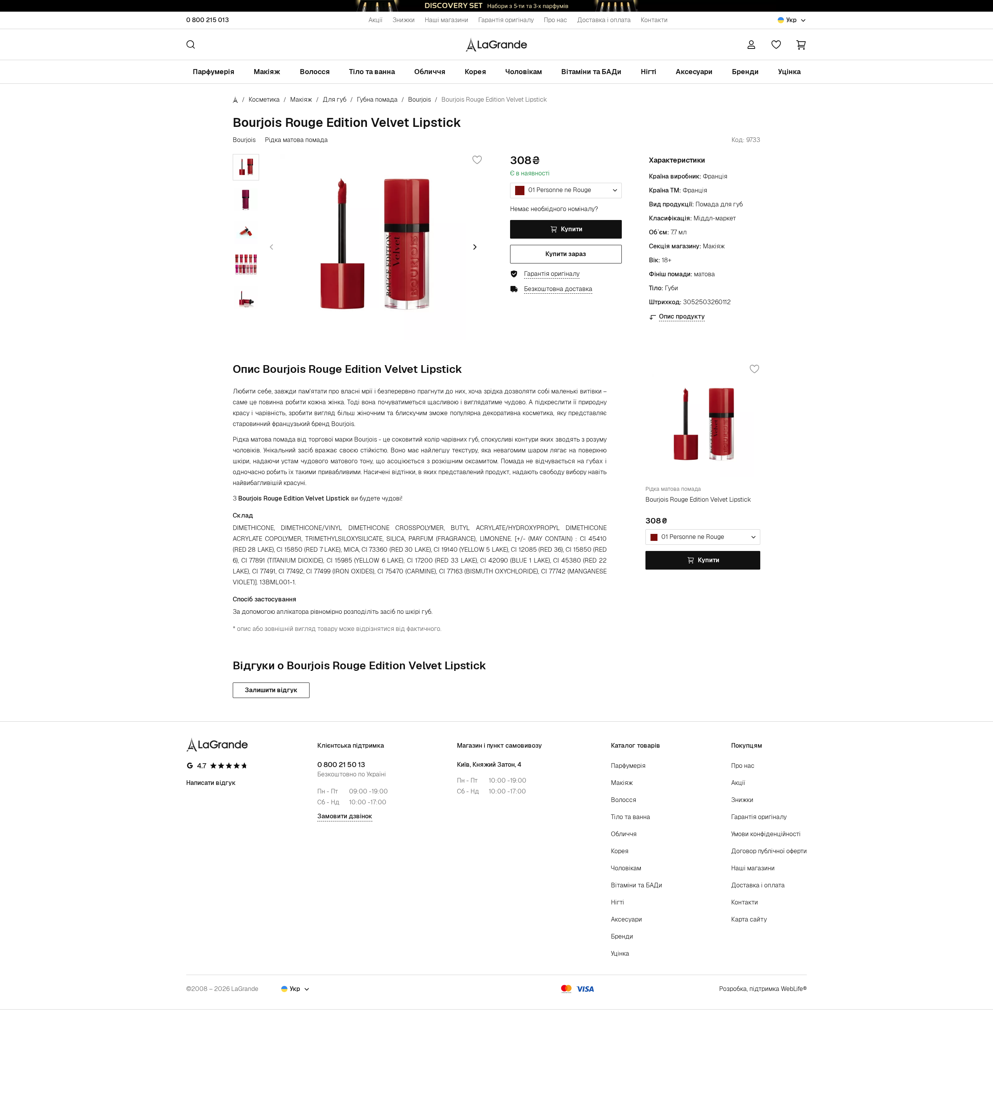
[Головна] (235, 99)
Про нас (555, 20)
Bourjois (419, 99)
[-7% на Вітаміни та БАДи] (496, 6)
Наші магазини (446, 20)
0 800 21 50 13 (341, 764)
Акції (375, 20)
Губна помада (377, 99)
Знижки (404, 20)
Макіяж (267, 71)
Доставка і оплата (604, 20)
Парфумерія (213, 71)
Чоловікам (523, 71)
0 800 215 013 (207, 20)
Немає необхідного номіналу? (554, 209)
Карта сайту (749, 919)
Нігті (648, 71)
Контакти (654, 20)
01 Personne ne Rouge (559, 190)
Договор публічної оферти (769, 851)
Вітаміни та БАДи (591, 71)
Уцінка (789, 71)
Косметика (264, 99)
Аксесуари (694, 71)
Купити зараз (565, 254)
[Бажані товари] (776, 44)
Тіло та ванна (372, 71)
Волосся (315, 71)
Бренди (745, 71)
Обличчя (429, 71)
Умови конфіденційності (766, 834)
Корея (475, 71)
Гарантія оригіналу (506, 20)
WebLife (792, 989)
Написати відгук (211, 783)
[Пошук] (190, 44)
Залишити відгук (271, 690)
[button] (801, 44)
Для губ (334, 99)
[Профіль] (751, 44)
